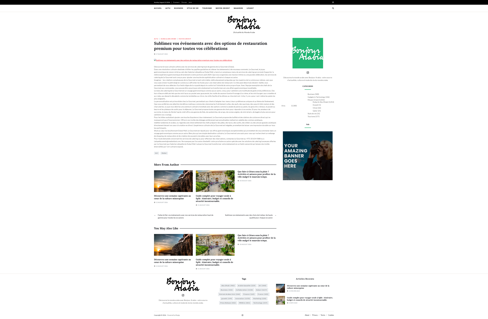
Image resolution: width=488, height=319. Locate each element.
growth (227, 298)
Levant (250, 8)
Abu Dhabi (228, 286)
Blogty (178, 315)
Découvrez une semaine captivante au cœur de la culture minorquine (172, 197)
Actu (167, 8)
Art (156, 153)
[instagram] (333, 2)
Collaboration (244, 290)
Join (190, 2)
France (263, 294)
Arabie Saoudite (246, 286)
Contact (176, 2)
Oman (315, 108)
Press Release (228, 303)
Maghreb (238, 8)
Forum (184, 2)
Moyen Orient (223, 8)
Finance (249, 294)
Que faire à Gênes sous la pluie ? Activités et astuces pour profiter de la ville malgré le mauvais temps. (257, 174)
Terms (323, 315)
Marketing (259, 298)
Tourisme (207, 8)
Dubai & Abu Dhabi (168, 39)
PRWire (244, 303)
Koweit (315, 105)
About (307, 315)
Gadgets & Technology (316, 97)
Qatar (315, 111)
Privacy (315, 315)
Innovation (242, 298)
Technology (260, 303)
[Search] (333, 8)
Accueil (158, 8)
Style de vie (193, 8)
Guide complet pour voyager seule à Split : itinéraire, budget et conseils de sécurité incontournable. (214, 198)
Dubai (164, 153)
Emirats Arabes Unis (229, 294)
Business (178, 8)
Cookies (331, 315)
